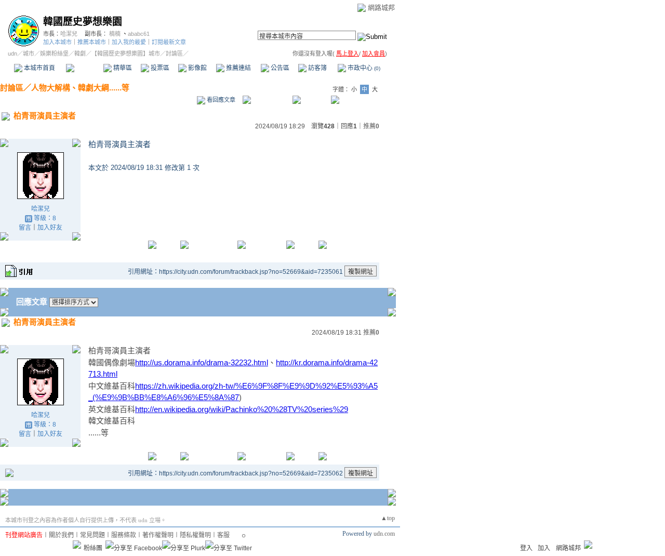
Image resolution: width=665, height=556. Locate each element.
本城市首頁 (38, 68)
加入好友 (49, 227)
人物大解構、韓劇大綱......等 (80, 87)
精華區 (122, 68)
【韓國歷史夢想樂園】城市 (125, 53)
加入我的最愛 (129, 42)
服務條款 (123, 535)
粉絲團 (93, 548)
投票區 (159, 68)
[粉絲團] (77, 544)
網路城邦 (381, 7)
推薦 (371, 126)
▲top (388, 518)
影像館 (197, 68)
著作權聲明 (158, 535)
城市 (28, 53)
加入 (544, 548)
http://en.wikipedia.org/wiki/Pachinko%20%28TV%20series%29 (241, 409)
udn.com (384, 533)
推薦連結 (237, 68)
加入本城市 (57, 42)
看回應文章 (220, 100)
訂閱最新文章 (169, 42)
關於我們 (61, 535)
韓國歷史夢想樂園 (82, 21)
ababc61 (139, 34)
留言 (25, 227)
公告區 (279, 68)
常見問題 (92, 535)
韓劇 (80, 53)
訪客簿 (317, 68)
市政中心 (363, 68)
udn (12, 53)
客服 (223, 535)
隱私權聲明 (195, 535)
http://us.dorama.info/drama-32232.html (201, 362)
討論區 (84, 68)
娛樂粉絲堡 (54, 53)
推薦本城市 (91, 42)
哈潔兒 (68, 34)
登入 (526, 548)
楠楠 (115, 34)
